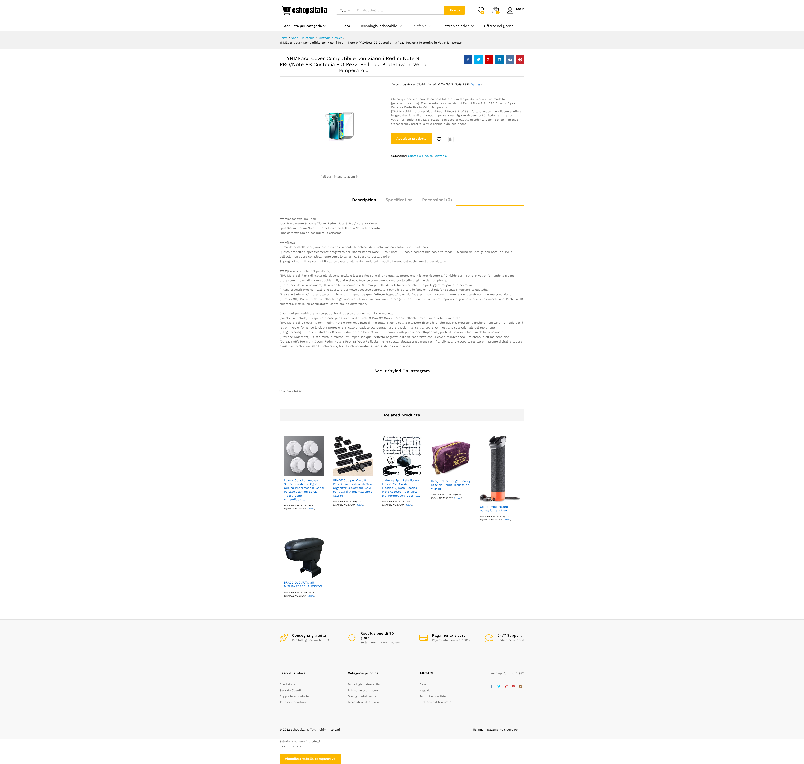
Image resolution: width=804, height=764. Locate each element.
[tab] (364, 202)
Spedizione (287, 684)
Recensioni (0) (437, 200)
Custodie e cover (420, 155)
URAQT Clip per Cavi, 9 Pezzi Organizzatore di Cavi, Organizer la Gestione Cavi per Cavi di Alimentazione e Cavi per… (353, 488)
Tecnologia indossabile (364, 684)
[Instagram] (520, 686)
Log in (520, 8)
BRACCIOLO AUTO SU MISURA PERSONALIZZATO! (303, 584)
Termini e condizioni (294, 702)
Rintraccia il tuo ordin (435, 702)
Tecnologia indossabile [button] (378, 26)
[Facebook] (491, 686)
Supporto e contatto (294, 696)
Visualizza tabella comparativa (310, 759)
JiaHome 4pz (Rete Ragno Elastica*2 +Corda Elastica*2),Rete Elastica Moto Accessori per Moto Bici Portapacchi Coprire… (401, 488)
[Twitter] (498, 686)
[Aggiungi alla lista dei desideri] (439, 139)
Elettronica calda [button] (455, 26)
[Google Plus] (506, 686)
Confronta (451, 139)
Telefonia (440, 155)
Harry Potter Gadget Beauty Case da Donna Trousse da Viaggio (450, 484)
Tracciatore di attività (363, 702)
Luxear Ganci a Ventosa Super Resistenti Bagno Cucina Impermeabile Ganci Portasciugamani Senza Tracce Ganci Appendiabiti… (304, 490)
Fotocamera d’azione (363, 690)
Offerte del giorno (498, 26)
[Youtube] (513, 686)
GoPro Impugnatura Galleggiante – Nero (494, 508)
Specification (399, 200)
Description (364, 200)
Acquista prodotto (411, 138)
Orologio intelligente (362, 696)
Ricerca (454, 10)
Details (475, 84)
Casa (346, 26)
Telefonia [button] (419, 26)
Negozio (425, 690)
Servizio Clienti (290, 690)
